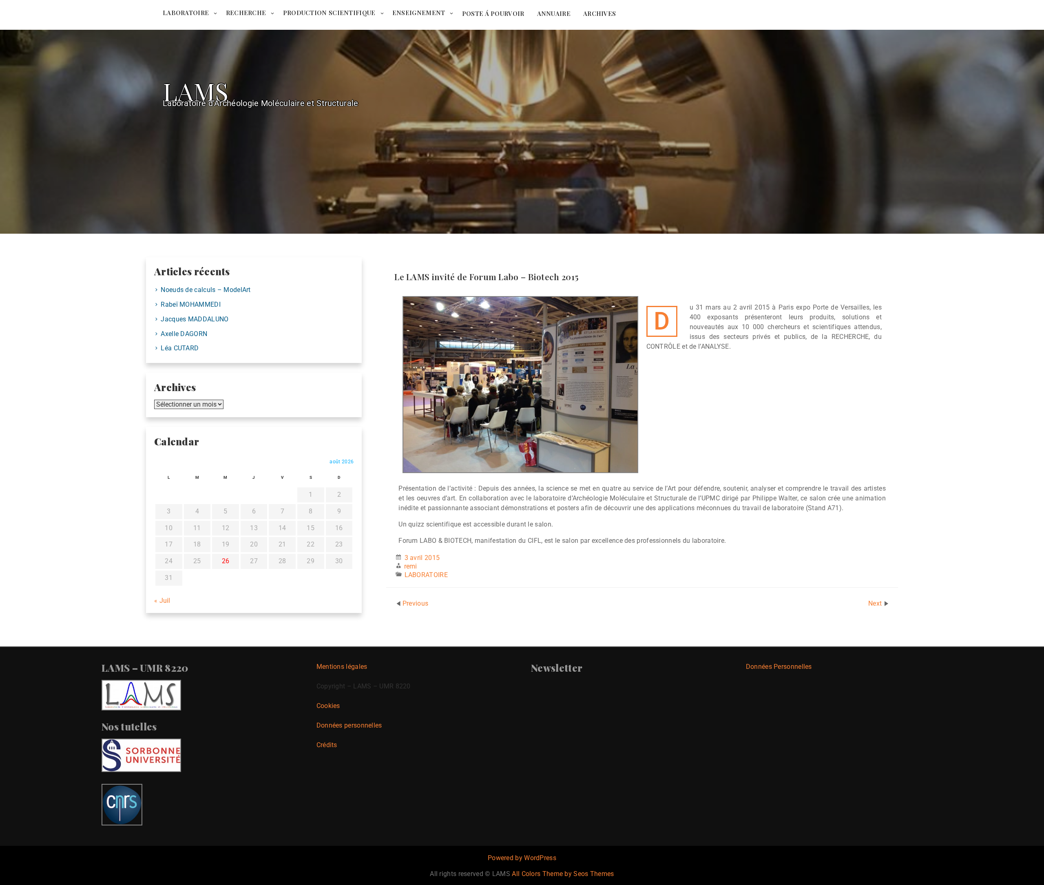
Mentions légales (341, 666)
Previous (415, 604)
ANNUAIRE (554, 13)
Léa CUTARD (180, 348)
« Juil (162, 600)
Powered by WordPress (522, 858)
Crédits (326, 745)
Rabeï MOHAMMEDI (191, 304)
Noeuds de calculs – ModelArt (205, 290)
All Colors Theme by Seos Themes (563, 874)
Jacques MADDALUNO (194, 319)
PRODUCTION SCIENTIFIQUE (329, 13)
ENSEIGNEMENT (418, 13)
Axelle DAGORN (184, 334)
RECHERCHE (246, 13)
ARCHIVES (599, 13)
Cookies (328, 706)
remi (410, 566)
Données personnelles (349, 725)
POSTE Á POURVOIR (493, 13)
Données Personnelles (779, 666)
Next (876, 604)
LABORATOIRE (186, 13)
